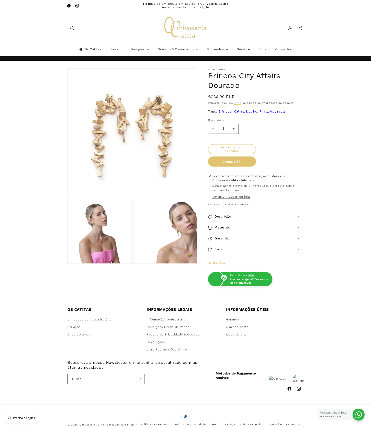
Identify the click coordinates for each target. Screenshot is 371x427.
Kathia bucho (245, 111)
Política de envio (250, 424)
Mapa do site (236, 334)
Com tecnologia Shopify (121, 424)
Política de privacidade (190, 424)
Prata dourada (272, 111)
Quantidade (216, 120)
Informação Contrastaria (166, 319)
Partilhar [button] (219, 263)
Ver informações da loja (231, 196)
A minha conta (237, 327)
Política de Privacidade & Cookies (173, 334)
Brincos (224, 111)
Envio (238, 102)
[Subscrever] (139, 379)
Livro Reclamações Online (167, 349)
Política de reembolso (156, 424)
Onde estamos (78, 334)
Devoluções (156, 342)
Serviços (74, 327)
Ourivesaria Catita (91, 424)
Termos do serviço (222, 424)
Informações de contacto (283, 424)
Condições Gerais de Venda (168, 327)
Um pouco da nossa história (89, 319)
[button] (72, 28)
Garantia (232, 319)
